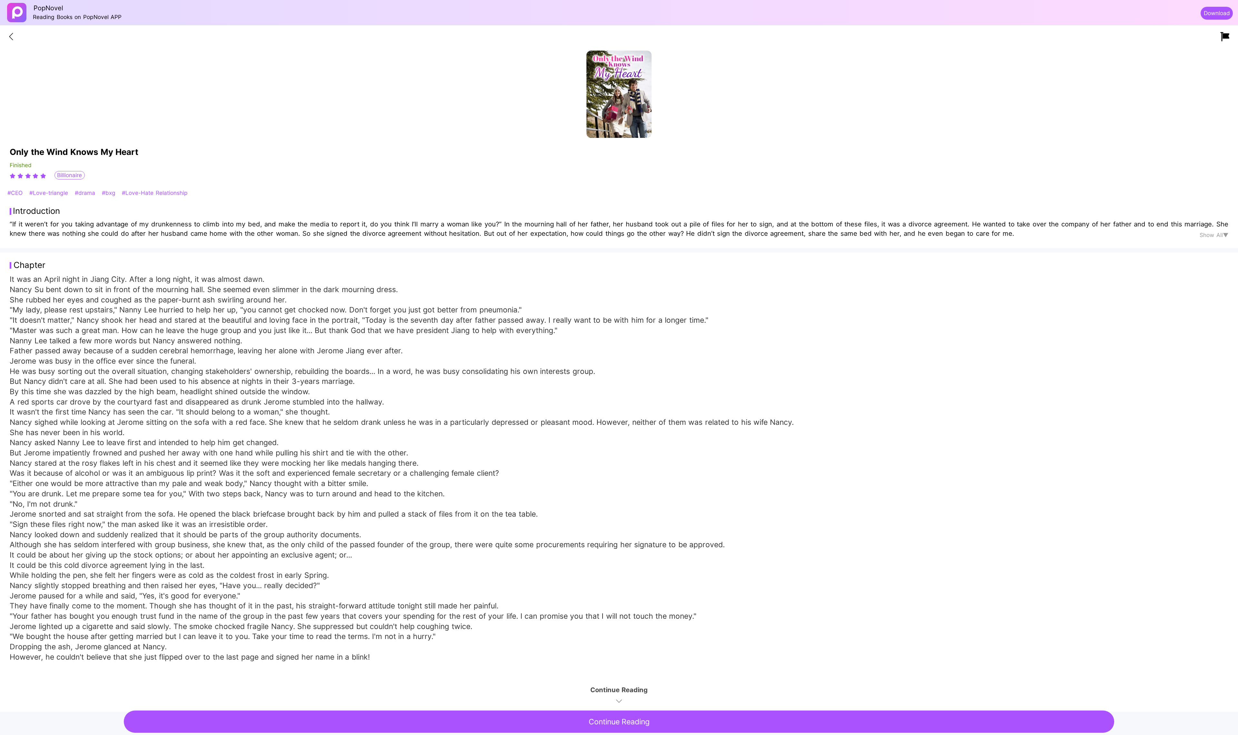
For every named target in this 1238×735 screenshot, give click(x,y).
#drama (86, 192)
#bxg (109, 192)
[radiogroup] (28, 176)
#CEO (16, 192)
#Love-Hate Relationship (154, 192)
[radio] (13, 176)
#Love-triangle (49, 192)
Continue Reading (619, 721)
